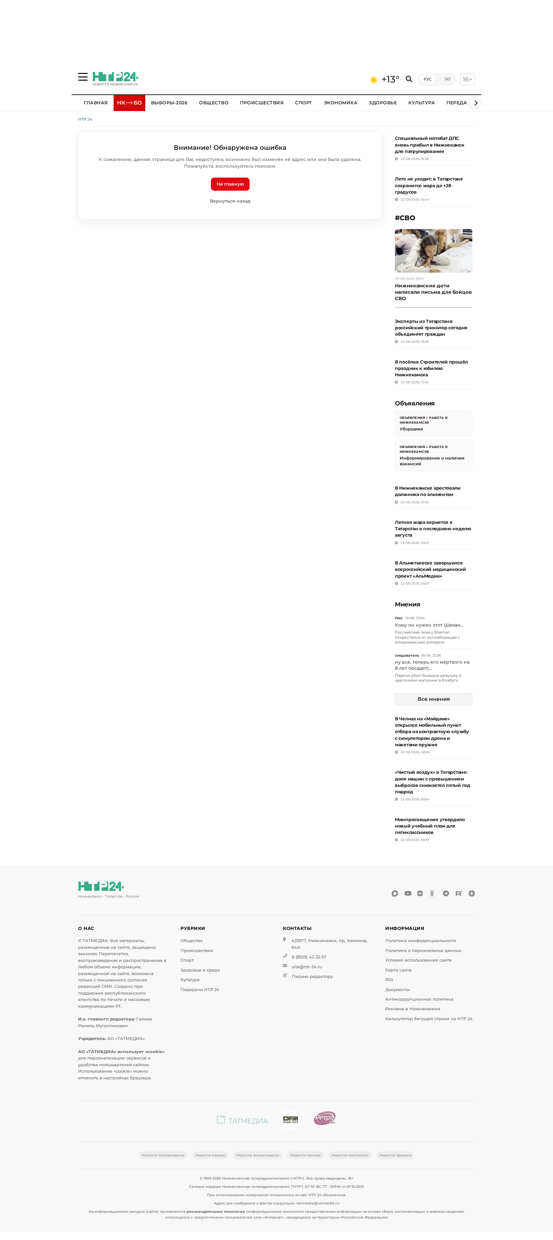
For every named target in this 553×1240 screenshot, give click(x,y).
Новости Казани (210, 1155)
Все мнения (434, 699)
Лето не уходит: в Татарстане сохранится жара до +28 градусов (429, 185)
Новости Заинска (395, 1155)
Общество (213, 102)
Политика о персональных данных (423, 950)
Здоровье (383, 102)
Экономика (341, 102)
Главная (96, 102)
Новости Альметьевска (257, 1155)
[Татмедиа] (242, 1121)
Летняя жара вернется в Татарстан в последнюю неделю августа (433, 528)
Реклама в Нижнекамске (412, 1008)
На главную (230, 184)
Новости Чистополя (350, 1155)
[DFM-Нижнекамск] (290, 1121)
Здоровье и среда (200, 970)
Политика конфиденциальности (420, 940)
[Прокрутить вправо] (475, 103)
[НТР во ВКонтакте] (420, 893)
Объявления (412, 418)
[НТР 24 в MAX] (395, 893)
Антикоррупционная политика (419, 999)
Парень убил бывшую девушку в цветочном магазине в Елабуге (428, 678)
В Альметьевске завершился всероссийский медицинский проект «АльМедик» (430, 569)
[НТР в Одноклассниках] (433, 893)
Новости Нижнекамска (163, 1155)
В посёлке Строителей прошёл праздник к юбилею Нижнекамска (431, 368)
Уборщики (411, 428)
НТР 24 (85, 119)
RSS (389, 979)
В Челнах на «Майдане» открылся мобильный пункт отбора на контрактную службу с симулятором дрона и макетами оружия (432, 732)
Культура (421, 102)
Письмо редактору (312, 976)
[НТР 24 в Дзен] (472, 893)
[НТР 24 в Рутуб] (459, 893)
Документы (397, 989)
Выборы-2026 (169, 102)
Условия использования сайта (418, 960)
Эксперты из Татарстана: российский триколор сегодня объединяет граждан (431, 327)
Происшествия (262, 102)
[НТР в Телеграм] (446, 893)
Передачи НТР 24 (200, 989)
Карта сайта (398, 970)
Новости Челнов (305, 1155)
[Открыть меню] (83, 77)
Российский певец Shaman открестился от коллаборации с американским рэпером (427, 637)
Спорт (303, 102)
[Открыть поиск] (409, 79)
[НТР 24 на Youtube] (408, 893)
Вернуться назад (230, 201)
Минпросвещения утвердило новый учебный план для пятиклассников (430, 826)
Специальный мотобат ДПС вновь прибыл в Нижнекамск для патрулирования (429, 144)
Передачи (460, 102)
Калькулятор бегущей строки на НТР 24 (429, 1018)
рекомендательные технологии (216, 1211)
